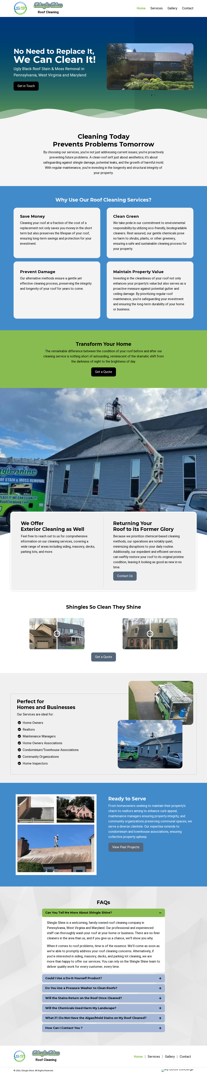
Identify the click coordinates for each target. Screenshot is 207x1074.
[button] (26, 86)
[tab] (103, 913)
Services (154, 1056)
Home (138, 1056)
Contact (185, 1056)
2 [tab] (155, 95)
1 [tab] (151, 95)
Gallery (170, 1056)
